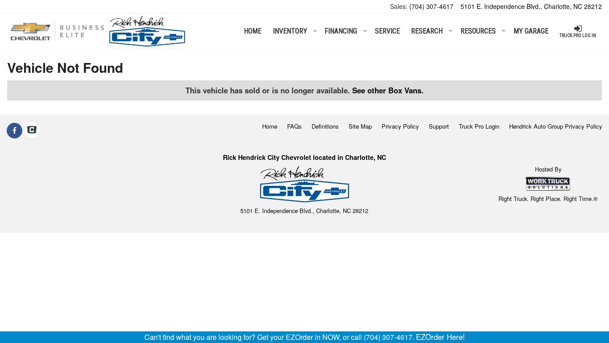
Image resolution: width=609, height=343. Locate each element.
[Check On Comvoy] (32, 130)
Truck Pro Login (479, 126)
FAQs (294, 126)
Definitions (325, 126)
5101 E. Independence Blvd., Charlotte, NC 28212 (531, 6)
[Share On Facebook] (14, 130)
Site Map (360, 126)
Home (252, 31)
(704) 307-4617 (431, 6)
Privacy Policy (400, 126)
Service (387, 31)
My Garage (531, 31)
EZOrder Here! (440, 336)
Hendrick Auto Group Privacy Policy (555, 126)
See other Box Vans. (388, 90)
